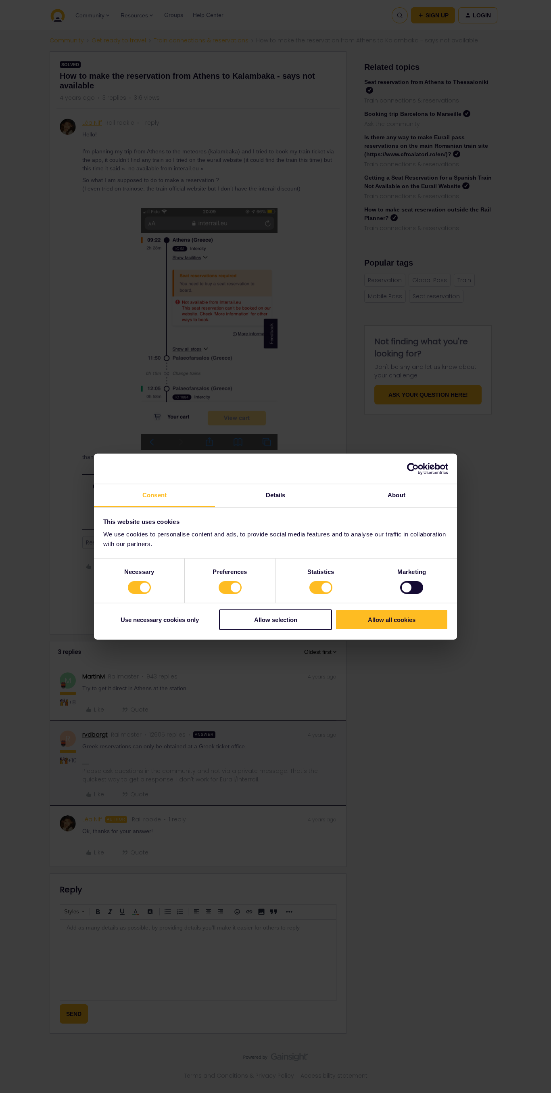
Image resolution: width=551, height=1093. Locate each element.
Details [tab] (276, 495)
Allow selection (275, 619)
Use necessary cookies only (160, 619)
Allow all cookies (391, 619)
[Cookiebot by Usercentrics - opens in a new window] (413, 469)
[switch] (230, 587)
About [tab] (396, 495)
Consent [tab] (154, 495)
